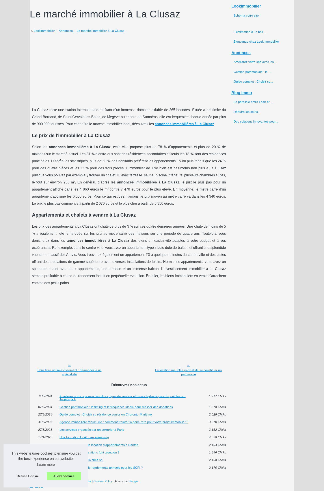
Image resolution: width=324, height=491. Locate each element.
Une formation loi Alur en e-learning (84, 437)
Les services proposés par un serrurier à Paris (92, 429)
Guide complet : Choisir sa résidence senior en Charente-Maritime (106, 414)
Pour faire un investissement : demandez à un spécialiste (69, 372)
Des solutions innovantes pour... (256, 121)
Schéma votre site (246, 15)
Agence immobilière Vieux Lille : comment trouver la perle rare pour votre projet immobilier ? (124, 421)
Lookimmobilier (44, 30)
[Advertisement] (129, 67)
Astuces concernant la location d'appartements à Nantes (99, 444)
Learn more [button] (46, 464)
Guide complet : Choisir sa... (253, 81)
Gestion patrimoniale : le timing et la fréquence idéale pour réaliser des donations (116, 406)
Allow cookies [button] (63, 476)
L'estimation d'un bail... (250, 32)
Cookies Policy (103, 481)
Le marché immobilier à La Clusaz (100, 30)
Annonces (66, 30)
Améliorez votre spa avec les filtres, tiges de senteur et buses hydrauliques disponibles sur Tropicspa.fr (123, 398)
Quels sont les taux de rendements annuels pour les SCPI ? (101, 467)
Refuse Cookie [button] (28, 476)
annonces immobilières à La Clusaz (184, 124)
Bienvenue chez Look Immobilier (256, 41)
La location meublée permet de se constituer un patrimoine (188, 372)
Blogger (133, 481)
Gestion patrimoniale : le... (252, 72)
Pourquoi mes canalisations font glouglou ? (89, 452)
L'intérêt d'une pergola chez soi (81, 459)
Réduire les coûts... (247, 111)
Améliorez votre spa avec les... (255, 62)
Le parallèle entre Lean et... (253, 102)
